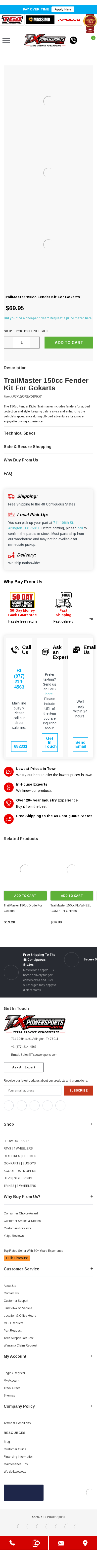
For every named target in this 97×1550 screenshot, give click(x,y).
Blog (7, 1442)
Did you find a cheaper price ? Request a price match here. (48, 318)
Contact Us (11, 1293)
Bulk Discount (17, 1258)
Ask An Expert (23, 1067)
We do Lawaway (15, 1471)
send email (80, 744)
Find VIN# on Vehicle (18, 1308)
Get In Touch (51, 742)
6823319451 (20, 746)
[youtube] (17, 1115)
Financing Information (18, 1456)
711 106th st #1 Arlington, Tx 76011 (34, 1039)
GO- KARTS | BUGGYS (20, 1163)
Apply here (63, 9)
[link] (25, 869)
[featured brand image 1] (40, 20)
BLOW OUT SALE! (16, 1141)
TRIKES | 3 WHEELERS (20, 1186)
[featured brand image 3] (69, 20)
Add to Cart (25, 896)
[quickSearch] (18, 40)
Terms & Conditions (17, 1423)
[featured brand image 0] (12, 20)
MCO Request (13, 1323)
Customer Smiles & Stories (22, 1221)
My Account (11, 1380)
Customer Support (16, 1300)
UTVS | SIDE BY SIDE (18, 1178)
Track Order (12, 1388)
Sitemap (9, 1395)
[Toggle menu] (6, 40)
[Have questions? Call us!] (12, 1543)
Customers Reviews (17, 1228)
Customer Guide (15, 1449)
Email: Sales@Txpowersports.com (34, 1054)
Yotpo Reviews (14, 1236)
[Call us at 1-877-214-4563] (73, 40)
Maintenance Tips (16, 1464)
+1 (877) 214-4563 (19, 679)
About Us (10, 1286)
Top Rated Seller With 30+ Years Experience (33, 1250)
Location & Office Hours (20, 1315)
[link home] (45, 40)
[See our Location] (85, 1543)
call (80, 528)
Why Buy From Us (23, 581)
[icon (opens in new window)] (9, 1105)
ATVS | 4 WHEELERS (18, 1148)
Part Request (12, 1330)
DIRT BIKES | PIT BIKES (20, 1156)
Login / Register (14, 1373)
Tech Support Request (18, 1338)
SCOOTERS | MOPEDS (20, 1171)
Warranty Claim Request (20, 1345)
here (49, 694)
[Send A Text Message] (36, 1543)
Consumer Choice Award (21, 1213)
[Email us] (61, 1543)
